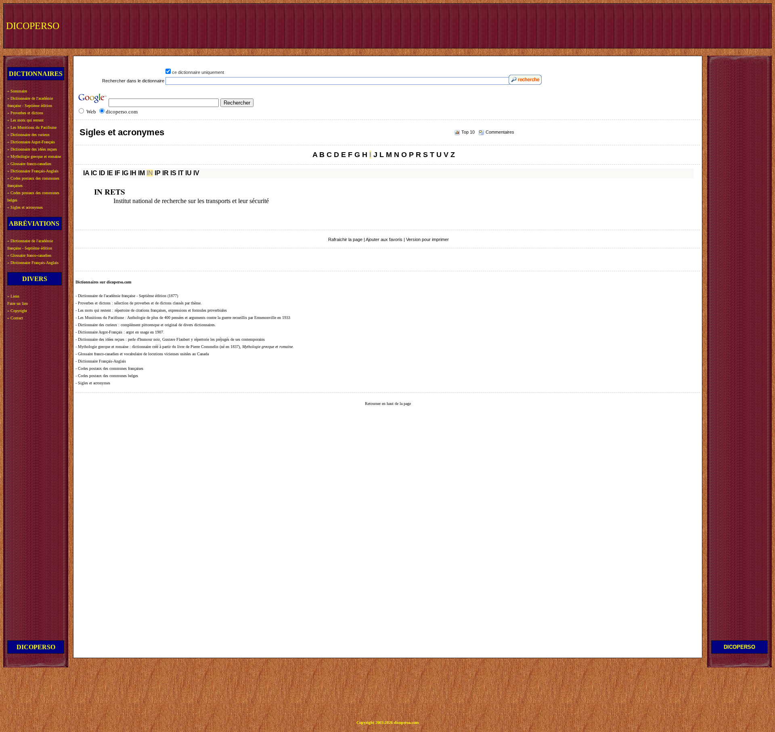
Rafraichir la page (345, 239)
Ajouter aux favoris (384, 239)
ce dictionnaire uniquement (198, 72)
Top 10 (468, 132)
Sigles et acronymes (122, 132)
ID (102, 173)
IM (141, 173)
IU (188, 173)
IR (165, 173)
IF (117, 173)
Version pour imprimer (427, 239)
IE (110, 173)
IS (173, 173)
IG (125, 173)
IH (133, 173)
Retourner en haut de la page (388, 403)
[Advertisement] (620, 25)
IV (196, 173)
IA (86, 173)
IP (158, 173)
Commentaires (500, 132)
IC (94, 173)
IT (181, 173)
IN (150, 173)
